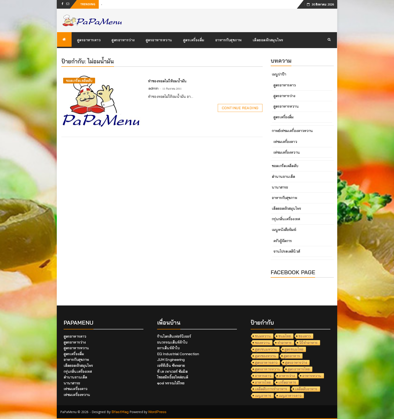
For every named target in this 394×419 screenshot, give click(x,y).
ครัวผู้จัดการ (282, 240)
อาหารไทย (263, 382)
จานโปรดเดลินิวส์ (286, 251)
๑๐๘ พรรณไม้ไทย (170, 383)
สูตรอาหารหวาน (159, 40)
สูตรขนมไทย (294, 349)
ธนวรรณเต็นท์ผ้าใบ (172, 342)
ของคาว (304, 336)
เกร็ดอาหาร (287, 382)
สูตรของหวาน (265, 356)
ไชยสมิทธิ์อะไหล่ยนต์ (172, 377)
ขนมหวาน (263, 336)
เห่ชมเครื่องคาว (285, 141)
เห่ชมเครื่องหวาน (286, 152)
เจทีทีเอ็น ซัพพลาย (171, 365)
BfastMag (120, 411)
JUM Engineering (171, 359)
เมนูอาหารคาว (290, 395)
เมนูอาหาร (263, 395)
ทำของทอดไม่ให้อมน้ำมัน (167, 81)
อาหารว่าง (287, 375)
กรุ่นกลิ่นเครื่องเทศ (286, 219)
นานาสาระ (280, 187)
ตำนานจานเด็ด (283, 176)
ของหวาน (262, 342)
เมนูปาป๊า (279, 74)
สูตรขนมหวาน (266, 349)
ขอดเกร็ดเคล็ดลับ (79, 80)
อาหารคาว (263, 375)
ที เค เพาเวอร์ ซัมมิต (172, 371)
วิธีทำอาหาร (308, 342)
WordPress (157, 411)
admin (153, 88)
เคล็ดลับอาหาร (306, 389)
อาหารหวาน (311, 375)
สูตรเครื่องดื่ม (193, 40)
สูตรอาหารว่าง (123, 40)
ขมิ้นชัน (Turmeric (115, 4)
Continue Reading (240, 108)
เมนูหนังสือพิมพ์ (284, 229)
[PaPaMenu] (64, 39)
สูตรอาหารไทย (299, 369)
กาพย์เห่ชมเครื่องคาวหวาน (292, 130)
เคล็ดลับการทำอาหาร (271, 389)
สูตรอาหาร (292, 356)
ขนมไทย (284, 336)
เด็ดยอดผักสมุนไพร (268, 40)
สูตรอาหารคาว (89, 40)
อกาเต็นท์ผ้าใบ (168, 348)
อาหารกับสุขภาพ (228, 40)
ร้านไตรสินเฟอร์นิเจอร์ (174, 336)
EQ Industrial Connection (178, 354)
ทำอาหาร (284, 342)
